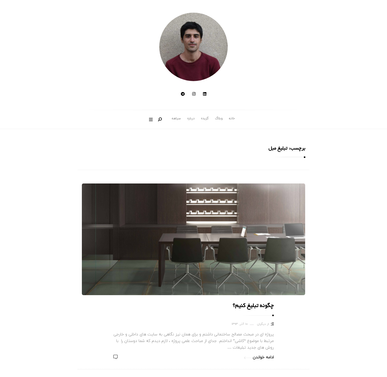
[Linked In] (204, 94)
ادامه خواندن (263, 357)
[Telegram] (183, 94)
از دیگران (263, 324)
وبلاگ (219, 118)
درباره (191, 118)
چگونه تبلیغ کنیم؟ (253, 306)
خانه (232, 118)
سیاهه (176, 118)
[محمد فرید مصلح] (193, 47)
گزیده (205, 118)
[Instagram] (194, 94)
